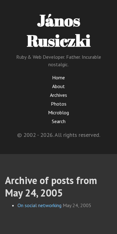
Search (59, 121)
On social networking (39, 205)
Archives (58, 95)
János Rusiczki (58, 30)
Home (58, 77)
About (58, 86)
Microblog (58, 112)
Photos (58, 104)
